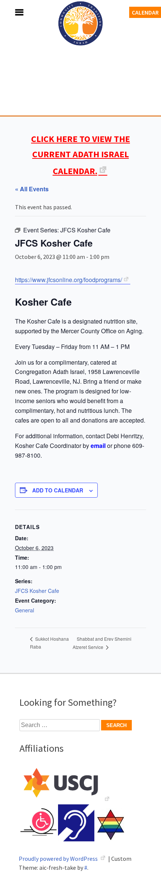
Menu (11, 12)
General (24, 610)
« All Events (32, 189)
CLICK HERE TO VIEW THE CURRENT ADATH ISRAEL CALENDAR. (80, 155)
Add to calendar (57, 490)
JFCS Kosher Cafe (37, 590)
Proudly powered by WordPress (59, 858)
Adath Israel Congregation (80, 64)
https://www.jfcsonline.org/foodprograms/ (68, 279)
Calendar (145, 12)
